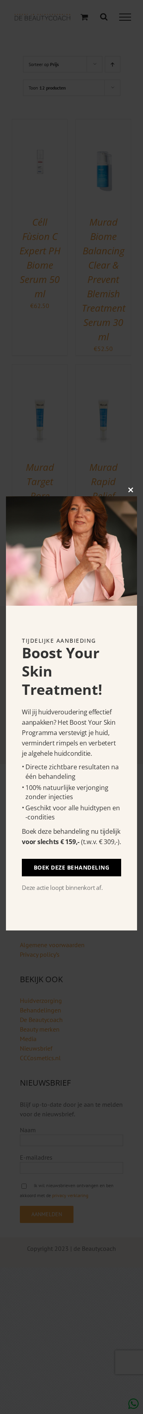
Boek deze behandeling (72, 867)
